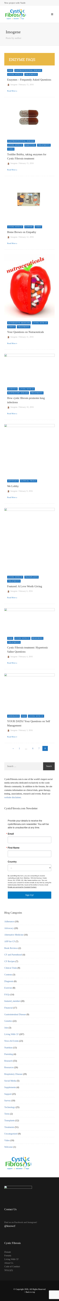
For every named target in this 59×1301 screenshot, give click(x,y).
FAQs (10, 70)
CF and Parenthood (13, 954)
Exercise (8, 988)
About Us (8, 1263)
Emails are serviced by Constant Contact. (22, 887)
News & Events (11, 1041)
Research (8, 1061)
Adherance (13, 716)
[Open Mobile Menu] (52, 14)
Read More (11, 91)
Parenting (30, 145)
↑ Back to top (29, 1292)
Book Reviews (11, 948)
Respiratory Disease (18, 393)
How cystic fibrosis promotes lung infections (26, 400)
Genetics (12, 389)
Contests (8, 974)
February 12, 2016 (26, 237)
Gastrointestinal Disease (28, 70)
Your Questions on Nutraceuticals (25, 331)
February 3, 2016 (26, 730)
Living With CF (15, 74)
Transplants (31, 577)
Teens (7, 1114)
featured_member (12, 1001)
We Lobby (13, 486)
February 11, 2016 (26, 337)
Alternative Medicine (19, 323)
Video (11, 149)
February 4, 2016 (26, 657)
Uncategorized (10, 1133)
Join (6, 1027)
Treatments (31, 74)
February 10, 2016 (26, 407)
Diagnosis (8, 981)
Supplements (10, 1087)
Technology (9, 1107)
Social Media (10, 1081)
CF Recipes (9, 961)
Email (11, 834)
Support (29, 227)
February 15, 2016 (26, 85)
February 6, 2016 (26, 591)
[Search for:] (23, 766)
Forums (7, 1255)
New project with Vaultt (14, 3)
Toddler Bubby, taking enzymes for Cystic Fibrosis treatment (26, 156)
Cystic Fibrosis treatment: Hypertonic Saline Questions (27, 649)
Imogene (13, 85)
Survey (11, 327)
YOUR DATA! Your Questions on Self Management (28, 723)
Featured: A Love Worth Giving (24, 586)
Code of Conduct (12, 1266)
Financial (8, 1008)
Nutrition (8, 1047)
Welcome (8, 1147)
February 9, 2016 (26, 491)
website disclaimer (12, 797)
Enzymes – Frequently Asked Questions (29, 79)
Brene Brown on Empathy (21, 232)
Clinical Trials (28, 481)
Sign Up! (29, 895)
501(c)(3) (8, 1270)
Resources (37, 638)
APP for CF (9, 941)
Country (12, 862)
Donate (7, 1252)
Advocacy (13, 481)
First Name (13, 848)
